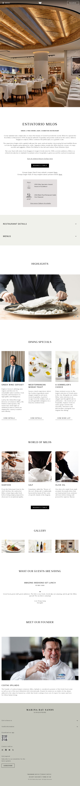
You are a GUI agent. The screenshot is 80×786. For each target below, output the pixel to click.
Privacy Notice (46, 774)
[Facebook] (6, 750)
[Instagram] (3, 750)
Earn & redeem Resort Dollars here (40, 159)
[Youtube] (10, 750)
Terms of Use (47, 776)
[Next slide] (78, 316)
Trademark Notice (33, 774)
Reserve (72, 3)
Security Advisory (35, 776)
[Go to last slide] (74, 316)
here (55, 172)
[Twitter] (13, 750)
